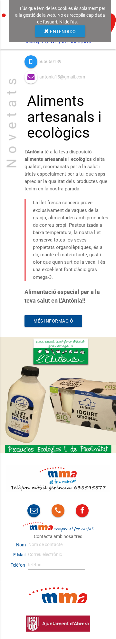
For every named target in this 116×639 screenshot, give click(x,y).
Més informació (53, 321)
